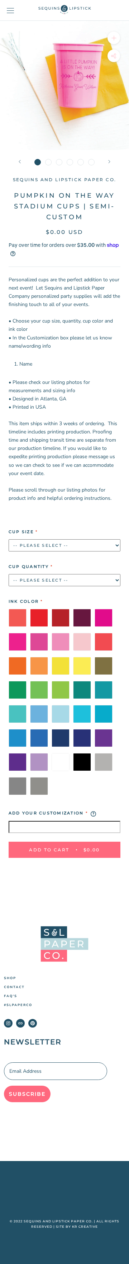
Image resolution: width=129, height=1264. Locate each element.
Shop (10, 978)
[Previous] (20, 161)
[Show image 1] (37, 162)
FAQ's (10, 996)
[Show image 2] (48, 162)
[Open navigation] (10, 10)
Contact (14, 987)
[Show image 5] (80, 162)
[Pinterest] (32, 1023)
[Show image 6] (91, 162)
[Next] (109, 161)
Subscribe (27, 1094)
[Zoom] (114, 38)
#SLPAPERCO (18, 1005)
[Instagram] (8, 1023)
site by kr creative (77, 1226)
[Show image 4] (70, 162)
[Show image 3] (59, 162)
